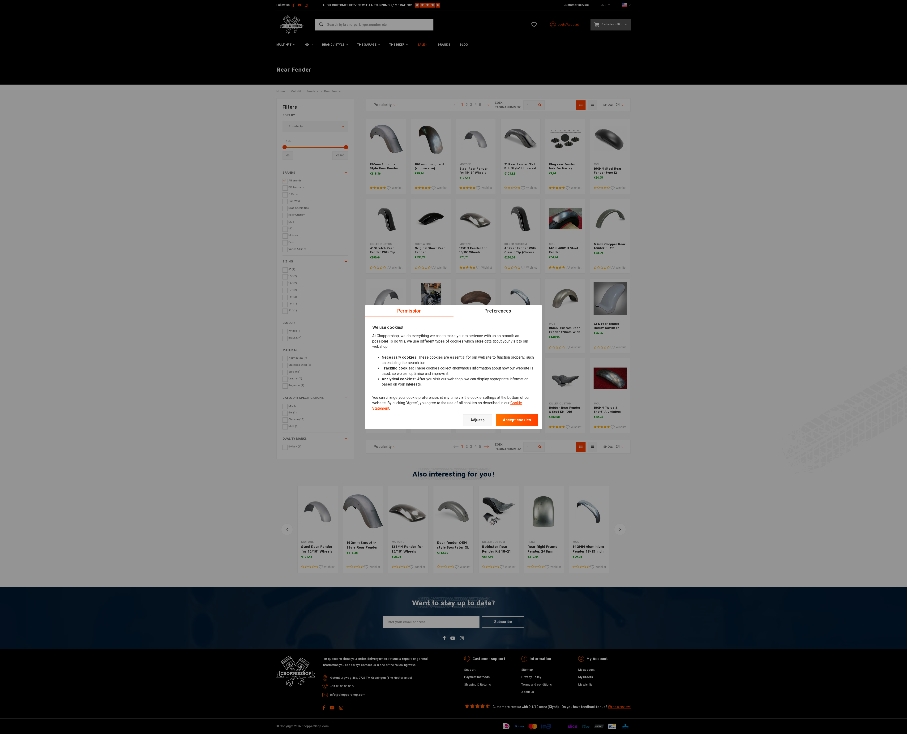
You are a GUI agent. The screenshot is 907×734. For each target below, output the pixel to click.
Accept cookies (517, 420)
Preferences (497, 310)
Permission (409, 310)
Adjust (476, 420)
